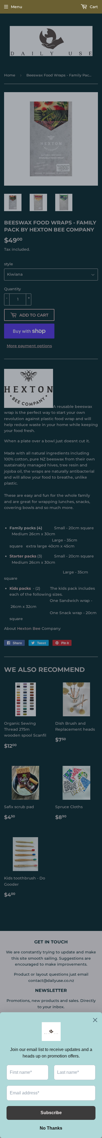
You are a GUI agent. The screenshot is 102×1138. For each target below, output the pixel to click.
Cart (93, 6)
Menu (16, 6)
